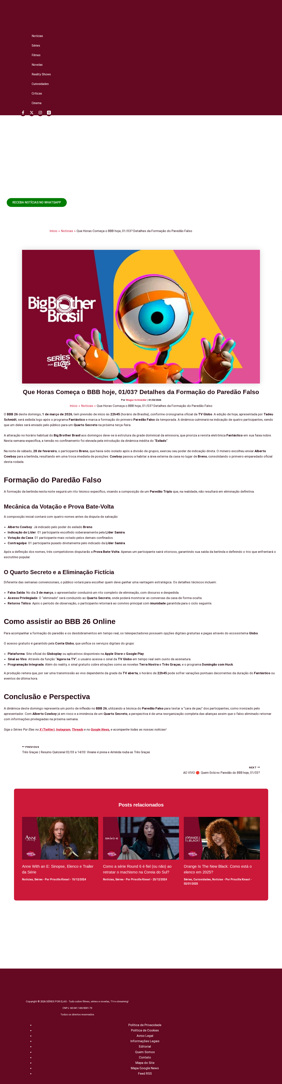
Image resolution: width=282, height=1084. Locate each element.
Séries (36, 45)
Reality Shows (41, 74)
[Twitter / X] (32, 113)
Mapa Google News (145, 1068)
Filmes (36, 55)
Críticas (37, 93)
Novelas (37, 65)
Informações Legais (144, 1041)
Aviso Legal (145, 1036)
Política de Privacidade (144, 1025)
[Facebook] (23, 113)
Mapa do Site (144, 1063)
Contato (145, 1057)
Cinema (36, 103)
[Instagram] (40, 113)
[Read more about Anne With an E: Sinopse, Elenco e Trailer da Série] (60, 838)
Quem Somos (145, 1052)
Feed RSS (145, 1073)
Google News (100, 729)
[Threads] (49, 113)
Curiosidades (40, 84)
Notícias (37, 36)
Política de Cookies (145, 1030)
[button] (37, 202)
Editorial (145, 1046)
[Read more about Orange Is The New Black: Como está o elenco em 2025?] (222, 838)
